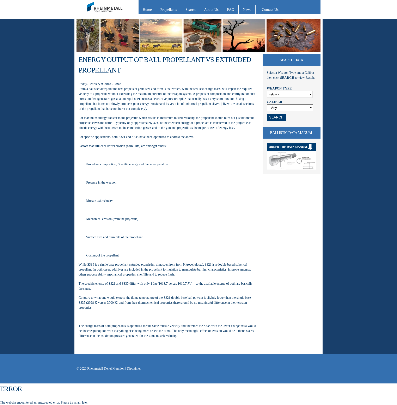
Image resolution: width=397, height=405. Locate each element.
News (247, 9)
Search (190, 9)
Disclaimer (134, 368)
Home (147, 9)
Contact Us (270, 9)
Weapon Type (279, 88)
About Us (211, 9)
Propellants (168, 9)
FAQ (230, 9)
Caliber (274, 102)
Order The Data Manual (288, 147)
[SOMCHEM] (105, 14)
